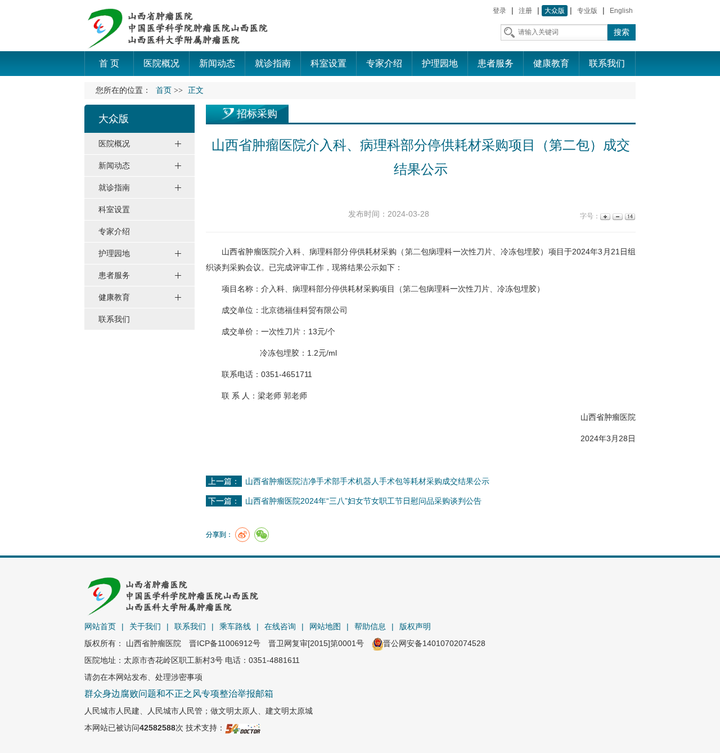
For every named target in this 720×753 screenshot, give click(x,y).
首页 (164, 90)
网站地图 (325, 626)
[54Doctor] (242, 727)
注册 (525, 11)
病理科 (321, 251)
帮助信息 (370, 626)
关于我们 (145, 626)
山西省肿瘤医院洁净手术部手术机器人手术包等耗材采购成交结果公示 (367, 481)
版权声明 (415, 626)
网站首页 (100, 626)
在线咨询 (280, 626)
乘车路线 (235, 626)
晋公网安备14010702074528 (434, 643)
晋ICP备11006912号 (224, 643)
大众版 (554, 11)
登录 (499, 11)
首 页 (109, 63)
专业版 (587, 11)
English (621, 11)
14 (629, 216)
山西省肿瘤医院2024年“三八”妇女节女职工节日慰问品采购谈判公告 (363, 500)
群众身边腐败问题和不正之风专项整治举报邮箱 (178, 693)
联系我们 (190, 626)
